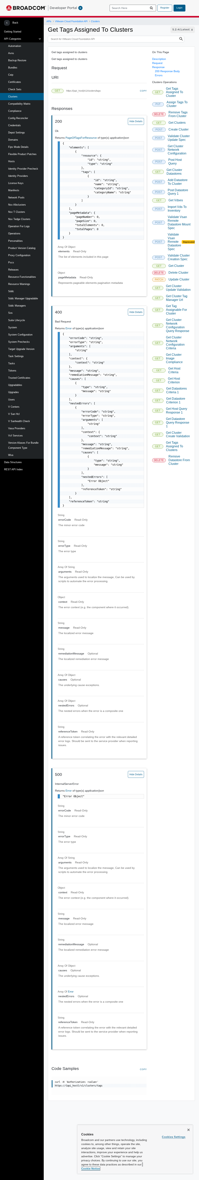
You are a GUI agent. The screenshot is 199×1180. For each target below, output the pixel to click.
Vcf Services (15, 435)
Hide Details (135, 121)
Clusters (12, 96)
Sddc (11, 291)
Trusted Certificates (19, 377)
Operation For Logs (19, 226)
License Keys (16, 183)
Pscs (11, 262)
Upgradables (15, 385)
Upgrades (13, 392)
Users (11, 399)
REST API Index (13, 469)
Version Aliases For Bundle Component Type (23, 445)
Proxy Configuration (19, 255)
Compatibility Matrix (19, 103)
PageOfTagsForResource (81, 137)
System (12, 327)
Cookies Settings (173, 1136)
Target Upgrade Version (21, 349)
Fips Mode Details (18, 146)
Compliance (14, 111)
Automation (14, 46)
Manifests (13, 190)
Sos (10, 312)
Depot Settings (16, 132)
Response (158, 67)
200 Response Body (167, 71)
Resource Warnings (19, 284)
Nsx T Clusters (16, 211)
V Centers (13, 406)
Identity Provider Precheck (23, 168)
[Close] (188, 1130)
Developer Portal (63, 8)
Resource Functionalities (22, 276)
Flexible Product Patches (22, 154)
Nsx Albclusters (17, 204)
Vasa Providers (16, 428)
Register (164, 7)
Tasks (11, 363)
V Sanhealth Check (19, 421)
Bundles (12, 67)
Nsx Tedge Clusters (19, 219)
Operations (14, 233)
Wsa (10, 455)
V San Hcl (14, 414)
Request (157, 63)
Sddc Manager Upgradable (23, 298)
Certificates (14, 82)
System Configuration (20, 334)
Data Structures (13, 462)
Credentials (14, 125)
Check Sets (14, 89)
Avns (11, 53)
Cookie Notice (90, 1168)
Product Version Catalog (21, 248)
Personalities (15, 240)
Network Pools (16, 197)
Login (179, 7)
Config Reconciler (18, 118)
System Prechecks (19, 341)
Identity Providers (18, 175)
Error (68, 328)
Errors (158, 75)
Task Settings (16, 356)
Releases (13, 269)
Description (159, 58)
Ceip (10, 74)
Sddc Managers (17, 305)
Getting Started (12, 31)
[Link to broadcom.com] (26, 8)
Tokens (12, 370)
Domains (13, 139)
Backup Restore (17, 60)
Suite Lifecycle (16, 320)
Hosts (11, 161)
